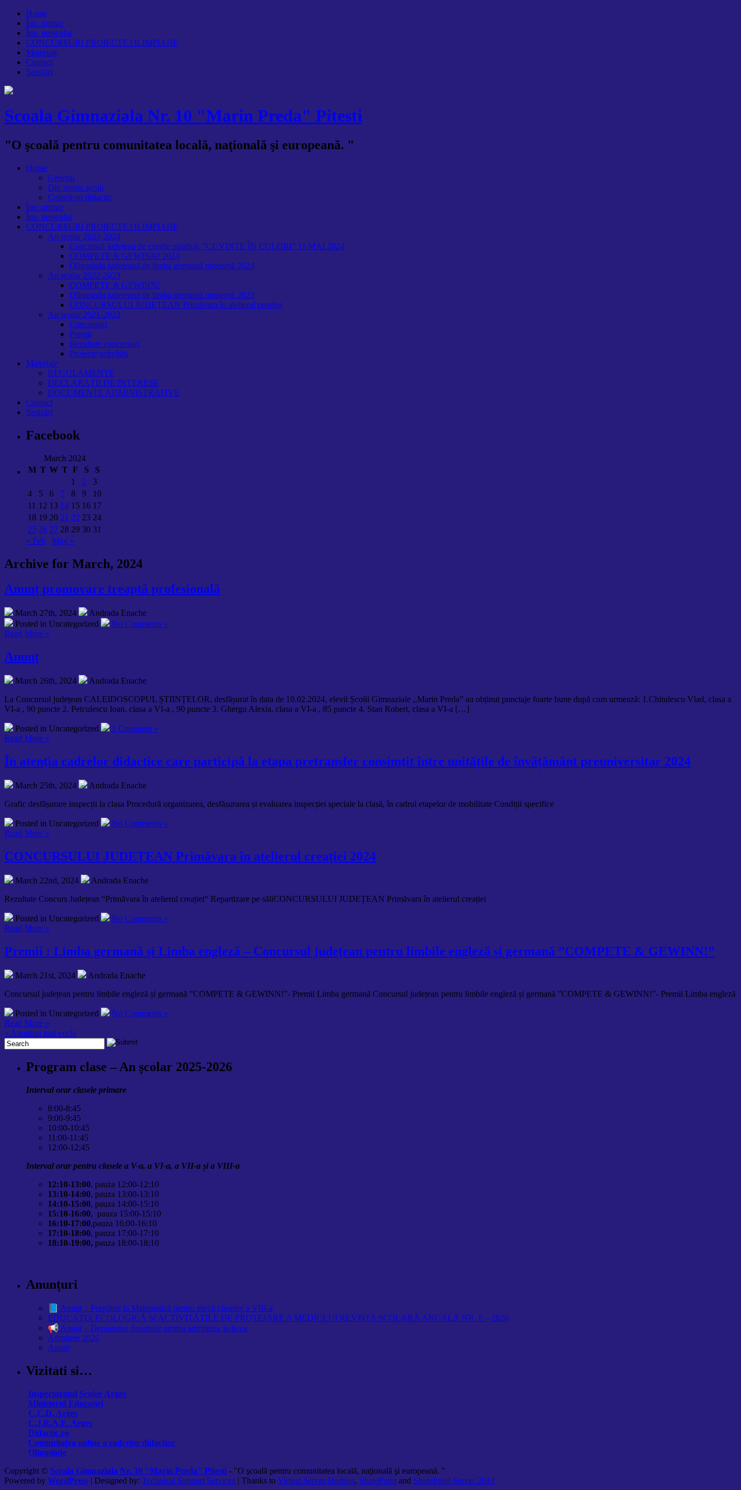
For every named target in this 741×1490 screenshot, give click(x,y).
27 (53, 529)
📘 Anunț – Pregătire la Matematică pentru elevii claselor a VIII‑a (160, 1308)
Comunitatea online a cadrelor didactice (101, 1442)
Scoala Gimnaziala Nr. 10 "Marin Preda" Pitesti (183, 115)
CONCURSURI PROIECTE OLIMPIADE (102, 42)
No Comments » (140, 623)
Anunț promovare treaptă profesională (112, 589)
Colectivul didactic (80, 197)
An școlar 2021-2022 (84, 314)
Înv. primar (44, 23)
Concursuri (88, 324)
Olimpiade (47, 1452)
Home (36, 13)
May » (63, 540)
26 (43, 529)
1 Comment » (135, 728)
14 (64, 505)
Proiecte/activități (98, 353)
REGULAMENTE (81, 373)
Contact (39, 62)
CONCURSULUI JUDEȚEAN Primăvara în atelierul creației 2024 (190, 856)
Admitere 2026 (73, 1337)
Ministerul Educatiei (65, 1403)
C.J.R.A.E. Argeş (60, 1423)
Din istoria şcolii (76, 187)
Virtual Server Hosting (316, 1480)
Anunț (21, 657)
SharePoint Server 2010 (454, 1480)
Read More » (26, 633)
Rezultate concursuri (104, 343)
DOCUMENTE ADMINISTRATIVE (114, 392)
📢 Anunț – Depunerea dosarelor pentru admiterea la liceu (147, 1328)
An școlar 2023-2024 (84, 236)
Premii (80, 334)
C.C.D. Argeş (53, 1413)
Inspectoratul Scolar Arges (77, 1393)
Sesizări (39, 72)
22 (75, 517)
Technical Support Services (188, 1480)
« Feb (36, 540)
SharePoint (378, 1480)
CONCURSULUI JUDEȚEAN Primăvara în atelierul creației (175, 304)
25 (32, 529)
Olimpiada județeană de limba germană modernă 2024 (161, 265)
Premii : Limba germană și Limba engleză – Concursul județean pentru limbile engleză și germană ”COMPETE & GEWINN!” (359, 951)
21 (64, 517)
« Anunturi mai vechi (40, 1032)
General (61, 177)
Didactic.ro (48, 1432)
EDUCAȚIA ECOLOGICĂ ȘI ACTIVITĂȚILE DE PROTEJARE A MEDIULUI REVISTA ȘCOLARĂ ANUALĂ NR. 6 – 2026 (278, 1317)
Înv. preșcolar (49, 32)
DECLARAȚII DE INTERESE (103, 382)
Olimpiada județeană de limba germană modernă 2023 (161, 295)
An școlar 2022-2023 (84, 275)
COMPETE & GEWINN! (114, 285)
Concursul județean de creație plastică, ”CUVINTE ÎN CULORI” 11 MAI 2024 (206, 246)
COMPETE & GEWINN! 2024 (124, 255)
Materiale (42, 52)
